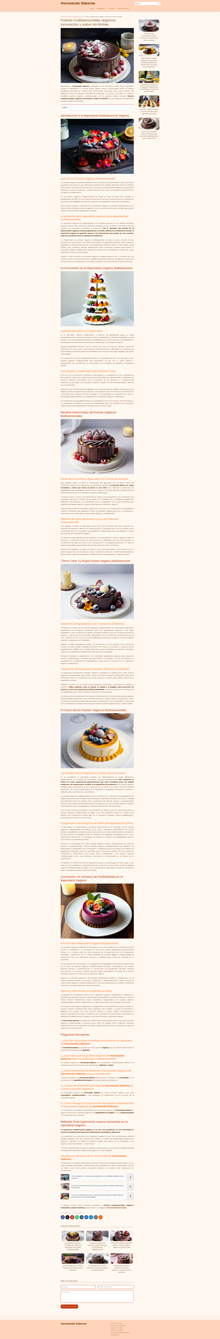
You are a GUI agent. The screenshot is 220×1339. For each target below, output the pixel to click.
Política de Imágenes (117, 1330)
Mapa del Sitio (115, 1335)
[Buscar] (159, 3)
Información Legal (116, 1323)
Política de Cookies (117, 1328)
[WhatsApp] (77, 1217)
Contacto (111, 9)
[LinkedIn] (86, 1217)
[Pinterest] (72, 1217)
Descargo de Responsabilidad (120, 1332)
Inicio (92, 9)
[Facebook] (63, 1217)
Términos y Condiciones (118, 1326)
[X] (67, 1217)
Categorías (100, 9)
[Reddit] (100, 1217)
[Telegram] (91, 1217)
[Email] (96, 1217)
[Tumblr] (82, 1217)
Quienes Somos (122, 9)
